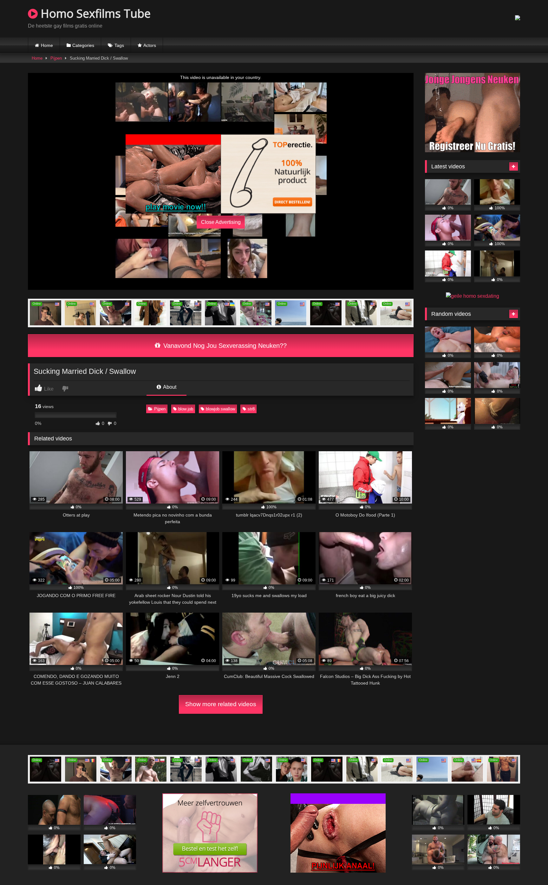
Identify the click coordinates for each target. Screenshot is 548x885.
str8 (251, 409)
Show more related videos (220, 704)
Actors (149, 45)
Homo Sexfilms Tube (94, 13)
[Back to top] (528, 866)
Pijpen (56, 58)
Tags (119, 45)
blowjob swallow (220, 409)
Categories (83, 45)
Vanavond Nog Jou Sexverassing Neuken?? (224, 345)
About (169, 387)
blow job (185, 409)
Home (47, 45)
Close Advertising (221, 222)
